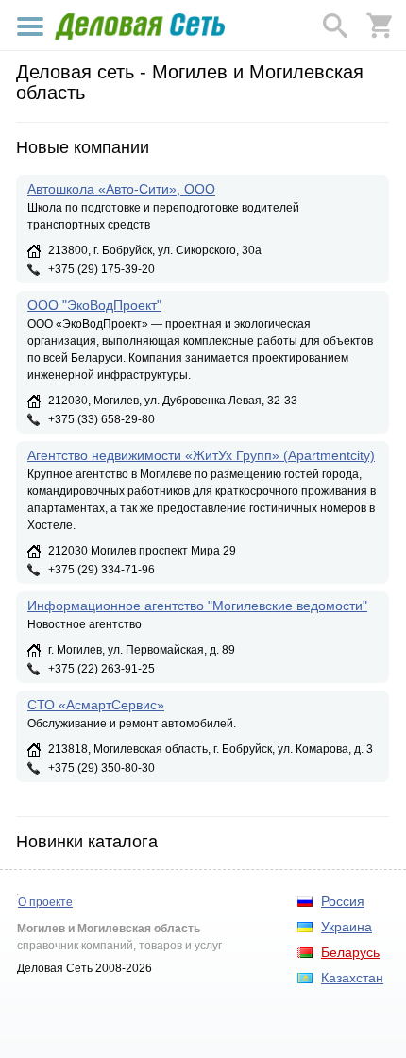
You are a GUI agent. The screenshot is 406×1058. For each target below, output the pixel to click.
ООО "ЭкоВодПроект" (94, 305)
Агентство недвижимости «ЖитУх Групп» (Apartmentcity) (201, 455)
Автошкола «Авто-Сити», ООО (121, 188)
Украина (346, 926)
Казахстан (352, 977)
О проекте (45, 902)
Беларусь (350, 952)
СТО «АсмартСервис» (95, 704)
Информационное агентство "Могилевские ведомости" (197, 605)
